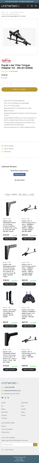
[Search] (28, 5)
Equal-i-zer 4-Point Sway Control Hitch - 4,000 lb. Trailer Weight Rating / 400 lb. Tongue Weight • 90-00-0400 (29, 270)
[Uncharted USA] (10, 6)
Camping (4, 415)
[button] (5, 71)
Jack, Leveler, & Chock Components (10, 14)
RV (7, 12)
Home (2, 12)
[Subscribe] (35, 444)
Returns (3, 426)
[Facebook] (2, 398)
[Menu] (36, 6)
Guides (23, 412)
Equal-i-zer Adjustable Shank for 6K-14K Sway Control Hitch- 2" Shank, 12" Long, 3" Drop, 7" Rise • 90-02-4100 (10, 357)
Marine (3, 409)
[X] (8, 398)
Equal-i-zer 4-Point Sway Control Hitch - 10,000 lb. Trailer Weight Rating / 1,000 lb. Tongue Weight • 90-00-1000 (29, 226)
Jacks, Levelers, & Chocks (16, 12)
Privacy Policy (5, 432)
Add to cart (10, 238)
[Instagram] (5, 398)
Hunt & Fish (4, 412)
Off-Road (4, 418)
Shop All (23, 409)
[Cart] (32, 6)
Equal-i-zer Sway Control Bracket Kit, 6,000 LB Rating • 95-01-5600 (9, 313)
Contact (23, 415)
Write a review (19, 174)
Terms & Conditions (7, 429)
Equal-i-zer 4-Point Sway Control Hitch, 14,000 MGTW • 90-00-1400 (29, 355)
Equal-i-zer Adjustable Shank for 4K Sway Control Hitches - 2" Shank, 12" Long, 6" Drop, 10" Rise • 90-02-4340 (10, 226)
